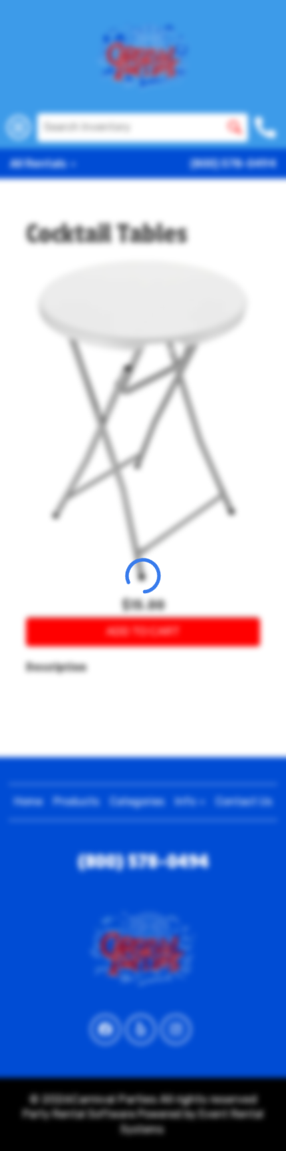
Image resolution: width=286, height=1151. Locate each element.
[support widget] (256, 1119)
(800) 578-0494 (233, 163)
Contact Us (243, 801)
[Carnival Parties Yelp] (141, 1029)
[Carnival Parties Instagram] (176, 1029)
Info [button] (186, 801)
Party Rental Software (79, 1114)
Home (28, 801)
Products (76, 801)
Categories (137, 801)
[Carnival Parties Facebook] (105, 1029)
